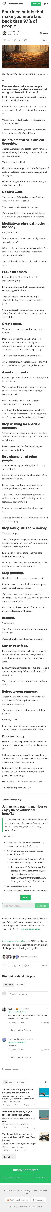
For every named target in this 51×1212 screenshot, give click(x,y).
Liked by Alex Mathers (18, 1012)
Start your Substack (19, 1200)
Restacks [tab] (19, 984)
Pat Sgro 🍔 (13, 1009)
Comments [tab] (8, 984)
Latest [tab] (12, 1082)
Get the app (38, 1200)
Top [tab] (5, 1082)
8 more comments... (10, 1069)
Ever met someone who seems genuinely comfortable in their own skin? (18, 1097)
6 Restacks (33, 956)
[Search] (46, 1082)
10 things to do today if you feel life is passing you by (17, 1113)
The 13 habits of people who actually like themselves (17, 1091)
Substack (12, 1206)
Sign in (45, 3)
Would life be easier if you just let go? (19, 1143)
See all (7, 1156)
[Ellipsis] (48, 1009)
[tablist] (13, 984)
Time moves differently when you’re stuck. (18, 1119)
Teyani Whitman (15, 1039)
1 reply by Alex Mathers (21, 1030)
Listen (45, 33)
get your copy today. (30, 929)
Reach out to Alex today (13, 941)
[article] (25, 1097)
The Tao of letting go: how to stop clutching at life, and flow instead (18, 1137)
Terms (34, 1190)
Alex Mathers (14, 32)
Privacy (27, 1190)
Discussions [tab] (22, 1082)
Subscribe (36, 3)
